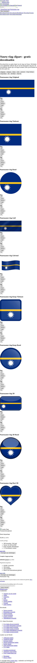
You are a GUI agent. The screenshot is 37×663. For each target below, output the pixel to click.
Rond (14, 72)
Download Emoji (4, 14)
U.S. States (6, 647)
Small (2, 101)
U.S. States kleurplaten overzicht (12, 625)
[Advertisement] (18, 34)
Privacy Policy (7, 657)
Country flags (13, 660)
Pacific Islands (7, 644)
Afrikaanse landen (8, 638)
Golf (18, 72)
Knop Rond (3, 73)
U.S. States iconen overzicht (11, 629)
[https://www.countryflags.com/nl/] (4, 0)
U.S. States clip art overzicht (11, 624)
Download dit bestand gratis (7, 585)
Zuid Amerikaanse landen (10, 645)
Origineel (3, 72)
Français (11, 5)
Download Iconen (29, 13)
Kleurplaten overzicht (9, 612)
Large (2, 105)
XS (1, 100)
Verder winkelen (5, 587)
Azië (4, 598)
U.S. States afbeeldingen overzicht (12, 630)
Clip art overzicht (8, 615)
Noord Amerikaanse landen (10, 642)
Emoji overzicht (7, 613)
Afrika (5, 595)
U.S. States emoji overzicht (10, 627)
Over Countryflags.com (9, 653)
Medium (3, 103)
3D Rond (13, 73)
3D (8, 73)
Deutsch (19, 5)
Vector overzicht (7, 610)
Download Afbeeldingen (16, 13)
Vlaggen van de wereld (9, 593)
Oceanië (5, 603)
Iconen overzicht (7, 616)
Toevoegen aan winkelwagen (8, 552)
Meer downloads (5, 11)
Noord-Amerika (7, 601)
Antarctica (6, 597)
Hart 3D (19, 73)
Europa (5, 600)
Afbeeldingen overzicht (9, 618)
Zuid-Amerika (7, 604)
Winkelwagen (3, 589)
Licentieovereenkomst (9, 650)
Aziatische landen (8, 639)
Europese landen (7, 641)
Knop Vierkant (30, 72)
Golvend (23, 72)
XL (1, 107)
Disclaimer (6, 656)
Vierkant (9, 72)
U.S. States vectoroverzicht (10, 632)
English (5, 5)
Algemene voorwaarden (10, 651)
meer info (2, 551)
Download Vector (5, 13)
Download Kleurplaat (16, 14)
